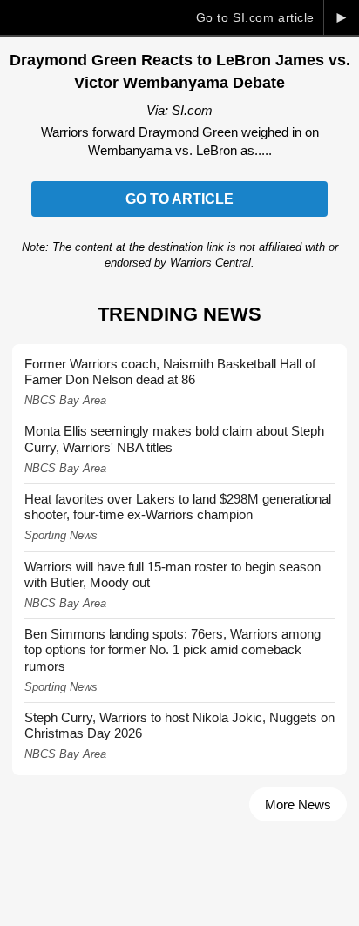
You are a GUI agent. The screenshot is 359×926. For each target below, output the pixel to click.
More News (298, 804)
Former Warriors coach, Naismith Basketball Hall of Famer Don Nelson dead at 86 (169, 371)
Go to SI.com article (255, 17)
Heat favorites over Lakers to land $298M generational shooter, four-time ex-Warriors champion (177, 506)
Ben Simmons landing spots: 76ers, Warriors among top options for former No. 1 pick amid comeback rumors (172, 649)
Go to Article (179, 199)
